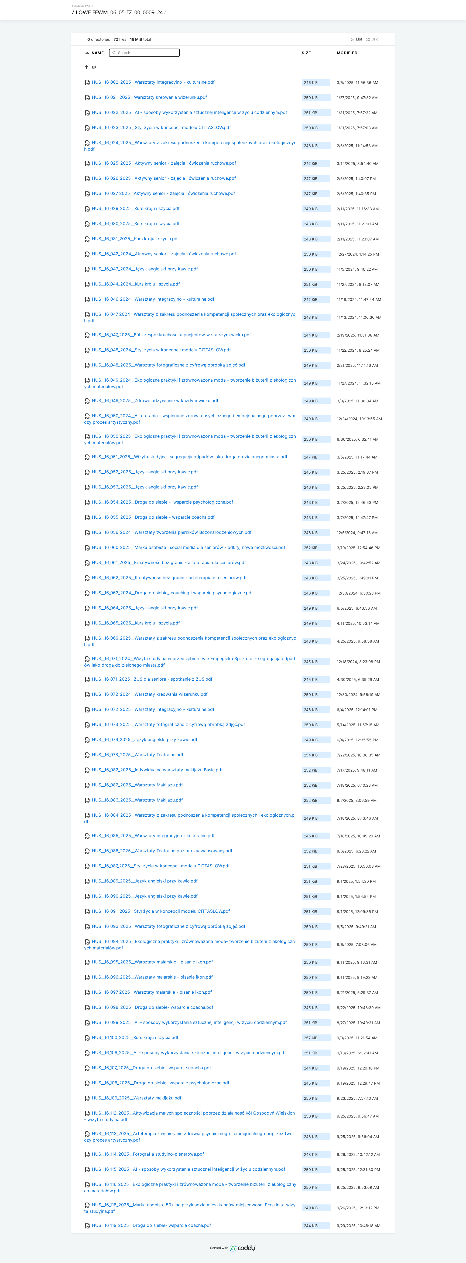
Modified (347, 52)
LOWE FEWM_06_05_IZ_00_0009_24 (119, 12)
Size (306, 52)
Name (98, 52)
